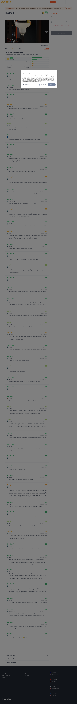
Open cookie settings (25, 84)
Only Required (43, 84)
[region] (39, 79)
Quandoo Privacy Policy (30, 81)
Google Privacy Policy (37, 81)
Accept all (51, 84)
